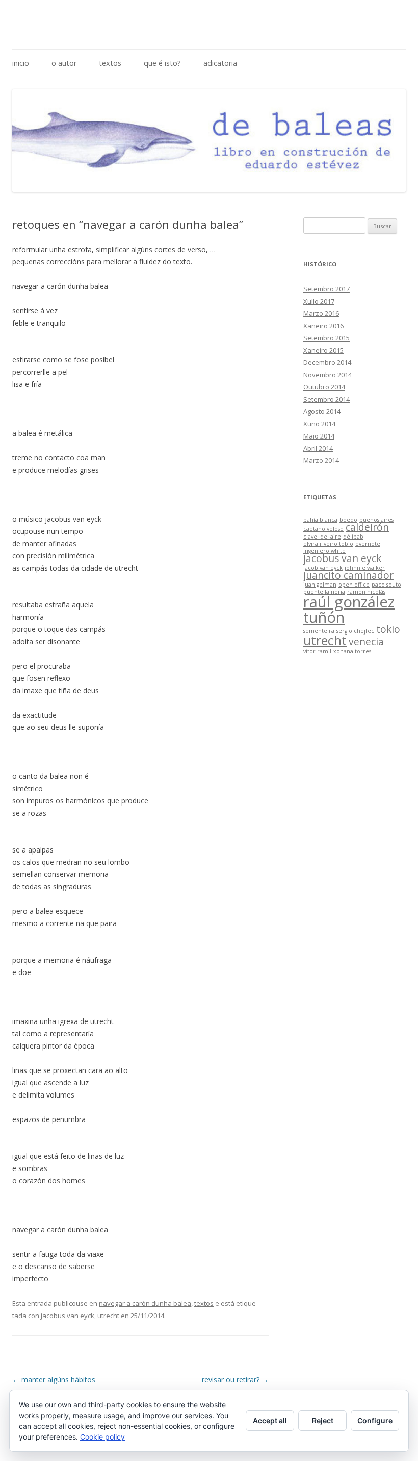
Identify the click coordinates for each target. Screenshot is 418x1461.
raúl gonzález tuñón (349, 609)
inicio (20, 63)
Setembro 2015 (326, 338)
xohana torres (352, 651)
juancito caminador (348, 575)
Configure (375, 1420)
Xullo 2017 (318, 301)
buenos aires (376, 519)
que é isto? (162, 63)
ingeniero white (324, 550)
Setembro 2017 (326, 289)
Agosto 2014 (322, 411)
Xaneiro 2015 (323, 350)
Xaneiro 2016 (323, 325)
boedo (348, 519)
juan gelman (319, 584)
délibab (353, 536)
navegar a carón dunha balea (145, 1303)
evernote (367, 543)
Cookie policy (102, 1436)
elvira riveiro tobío (328, 543)
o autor (63, 63)
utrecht (108, 1315)
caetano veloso (323, 528)
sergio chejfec (355, 631)
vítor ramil (317, 651)
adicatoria (220, 63)
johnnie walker (365, 567)
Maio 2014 (318, 436)
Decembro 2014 (327, 362)
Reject (322, 1420)
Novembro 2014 (327, 374)
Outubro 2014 (324, 387)
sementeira (318, 631)
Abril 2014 (318, 448)
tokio (388, 629)
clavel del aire (322, 536)
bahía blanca (320, 519)
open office (354, 584)
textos (110, 63)
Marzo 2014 (321, 460)
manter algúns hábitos (53, 1379)
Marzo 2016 (321, 313)
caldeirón (367, 527)
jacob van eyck (323, 567)
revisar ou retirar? (235, 1379)
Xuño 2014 (319, 423)
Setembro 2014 (326, 399)
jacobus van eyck (67, 1315)
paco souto (386, 584)
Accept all (270, 1420)
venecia (366, 641)
